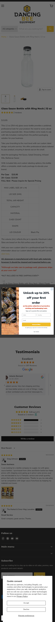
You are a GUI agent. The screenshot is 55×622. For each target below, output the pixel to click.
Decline (26, 609)
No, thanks (36, 332)
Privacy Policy (22, 596)
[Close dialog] (52, 289)
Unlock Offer (36, 324)
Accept (26, 603)
